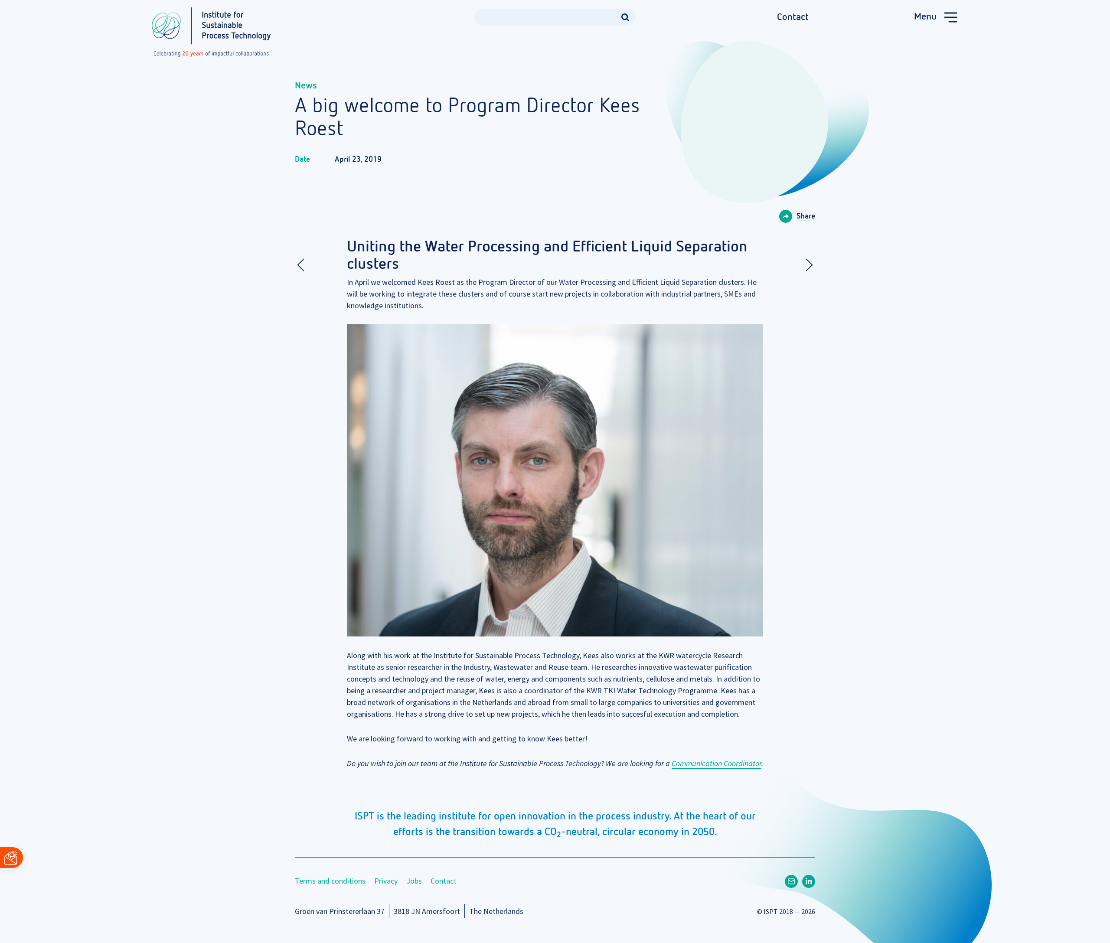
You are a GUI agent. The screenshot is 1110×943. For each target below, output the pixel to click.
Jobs (414, 881)
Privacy (386, 881)
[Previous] (303, 265)
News (306, 86)
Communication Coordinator (716, 763)
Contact (793, 17)
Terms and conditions (330, 881)
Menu (925, 17)
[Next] (806, 265)
